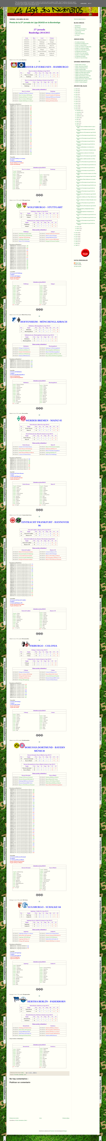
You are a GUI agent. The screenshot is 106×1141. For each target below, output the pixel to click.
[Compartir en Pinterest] (36, 1073)
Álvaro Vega (78, 263)
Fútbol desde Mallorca (80, 33)
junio (77, 121)
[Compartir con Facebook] (34, 1073)
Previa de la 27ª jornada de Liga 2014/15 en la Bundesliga (35, 22)
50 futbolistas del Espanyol (80, 51)
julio (77, 119)
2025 (76, 90)
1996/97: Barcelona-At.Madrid (81, 66)
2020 (76, 99)
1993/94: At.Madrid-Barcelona (81, 67)
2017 (76, 105)
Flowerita (52, 1131)
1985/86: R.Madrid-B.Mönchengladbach (83, 71)
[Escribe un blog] (31, 1073)
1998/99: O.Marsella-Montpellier (82, 74)
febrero (78, 228)
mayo (77, 123)
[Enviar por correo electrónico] (29, 1073)
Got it (89, 3)
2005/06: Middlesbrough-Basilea (82, 77)
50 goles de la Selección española (82, 49)
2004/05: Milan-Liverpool (80, 64)
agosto (78, 117)
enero (77, 230)
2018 (76, 103)
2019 (76, 101)
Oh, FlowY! (77, 35)
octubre (78, 114)
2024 (76, 92)
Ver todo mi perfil (77, 266)
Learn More (83, 3)
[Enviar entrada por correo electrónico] (26, 1072)
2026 (76, 88)
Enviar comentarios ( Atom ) (21, 1120)
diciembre (78, 110)
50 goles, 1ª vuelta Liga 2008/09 (82, 54)
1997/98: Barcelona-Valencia (81, 80)
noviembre (78, 112)
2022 (76, 96)
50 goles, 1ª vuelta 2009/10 (81, 45)
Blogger (65, 1131)
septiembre (78, 115)
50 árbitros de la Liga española (81, 53)
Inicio (40, 1118)
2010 (76, 240)
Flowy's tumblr (78, 32)
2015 (76, 108)
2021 (76, 97)
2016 (76, 107)
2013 (76, 234)
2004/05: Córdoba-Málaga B (81, 82)
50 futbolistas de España (80, 56)
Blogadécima (78, 25)
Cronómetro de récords (80, 30)
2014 (76, 232)
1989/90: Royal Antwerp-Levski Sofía (83, 75)
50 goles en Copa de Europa (81, 57)
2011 (76, 238)
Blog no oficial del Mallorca (81, 29)
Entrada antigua (66, 1118)
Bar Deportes (78, 27)
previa (25, 1074)
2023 (76, 94)
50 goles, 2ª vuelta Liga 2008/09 (82, 48)
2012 (76, 236)
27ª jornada (16, 1074)
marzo (77, 226)
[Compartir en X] (32, 1073)
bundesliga (21, 1074)
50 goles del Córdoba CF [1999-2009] (83, 46)
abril (77, 124)
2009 (76, 241)
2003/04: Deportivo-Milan (80, 69)
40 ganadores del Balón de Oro (81, 43)
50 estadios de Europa (80, 42)
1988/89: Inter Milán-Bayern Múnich (82, 72)
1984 (76, 245)
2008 (76, 243)
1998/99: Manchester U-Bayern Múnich (83, 78)
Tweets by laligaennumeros (80, 19)
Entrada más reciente (14, 1118)
